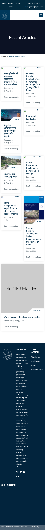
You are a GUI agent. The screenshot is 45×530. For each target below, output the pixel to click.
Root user (7, 88)
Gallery (33, 365)
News (17, 67)
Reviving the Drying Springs (10, 175)
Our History (35, 361)
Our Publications (37, 369)
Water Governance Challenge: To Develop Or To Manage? (32, 168)
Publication (15, 167)
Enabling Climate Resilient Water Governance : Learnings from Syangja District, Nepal (33, 81)
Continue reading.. (11, 97)
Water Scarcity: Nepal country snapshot (22, 316)
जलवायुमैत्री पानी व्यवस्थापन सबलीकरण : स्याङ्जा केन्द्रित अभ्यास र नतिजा (11, 79)
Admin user (30, 248)
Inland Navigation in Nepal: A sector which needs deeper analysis (11, 208)
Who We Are (35, 357)
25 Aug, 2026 (8, 91)
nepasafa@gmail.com (35, 7)
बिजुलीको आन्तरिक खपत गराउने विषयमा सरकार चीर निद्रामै (10, 131)
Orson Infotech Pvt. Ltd (22, 527)
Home (3, 56)
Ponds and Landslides (31, 117)
